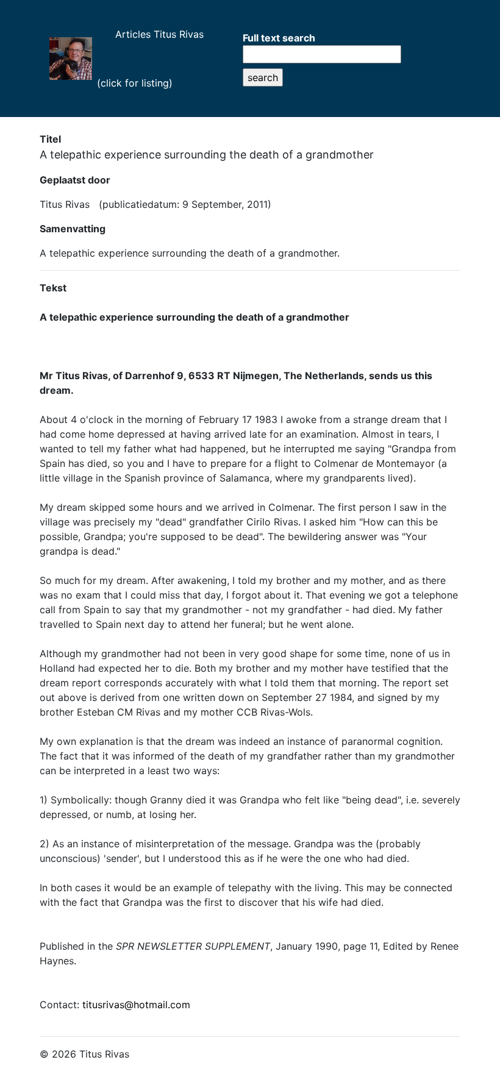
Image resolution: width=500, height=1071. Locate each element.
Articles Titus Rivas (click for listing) (155, 58)
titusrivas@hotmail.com (136, 1004)
